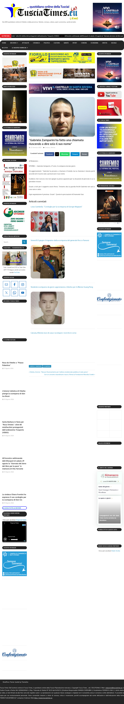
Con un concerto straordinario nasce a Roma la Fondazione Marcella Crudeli (69, 374)
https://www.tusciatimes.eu (43, 698)
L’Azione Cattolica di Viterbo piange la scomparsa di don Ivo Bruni (13, 393)
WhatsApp (64, 154)
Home (4, 43)
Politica (47, 43)
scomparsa (46, 366)
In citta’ (5, 47)
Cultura (57, 43)
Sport (75, 43)
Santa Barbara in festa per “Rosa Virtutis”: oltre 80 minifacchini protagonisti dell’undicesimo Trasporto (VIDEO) (13, 427)
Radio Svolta (116, 551)
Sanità (66, 43)
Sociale (114, 43)
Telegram (75, 154)
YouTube (17, 272)
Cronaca (36, 43)
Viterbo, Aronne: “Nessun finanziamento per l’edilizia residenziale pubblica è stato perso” (59, 372)
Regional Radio (21, 520)
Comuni (84, 43)
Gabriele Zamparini (36, 366)
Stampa (84, 154)
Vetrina (53, 147)
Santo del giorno (110, 489)
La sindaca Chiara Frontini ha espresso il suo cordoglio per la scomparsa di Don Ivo (14, 497)
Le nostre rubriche (19, 47)
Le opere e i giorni (110, 510)
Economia (94, 43)
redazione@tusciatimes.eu (113, 688)
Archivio (13, 43)
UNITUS (104, 43)
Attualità (25, 43)
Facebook (49, 154)
